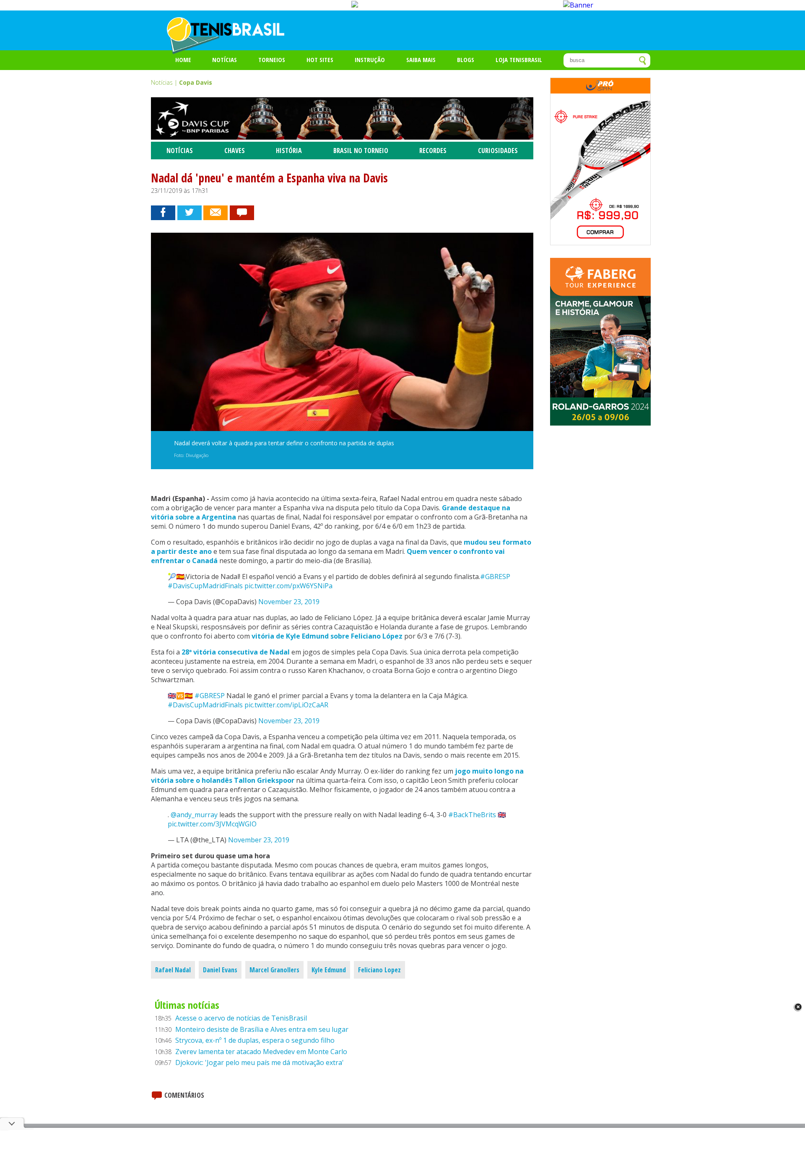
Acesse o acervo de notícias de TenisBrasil (241, 1018)
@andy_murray (194, 814)
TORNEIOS (271, 59)
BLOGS (465, 59)
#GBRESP (495, 576)
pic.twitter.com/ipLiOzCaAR (286, 704)
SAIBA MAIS (421, 59)
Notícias (224, 59)
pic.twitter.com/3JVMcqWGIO (212, 824)
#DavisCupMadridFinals (205, 585)
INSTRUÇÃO (370, 59)
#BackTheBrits (472, 814)
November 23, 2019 (288, 601)
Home (183, 59)
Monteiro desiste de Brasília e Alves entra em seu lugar (261, 1029)
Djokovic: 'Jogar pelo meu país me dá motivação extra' (259, 1062)
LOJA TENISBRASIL (519, 59)
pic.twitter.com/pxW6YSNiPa (288, 585)
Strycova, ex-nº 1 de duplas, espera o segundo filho (255, 1040)
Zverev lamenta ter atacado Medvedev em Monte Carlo (261, 1051)
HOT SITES (319, 59)
